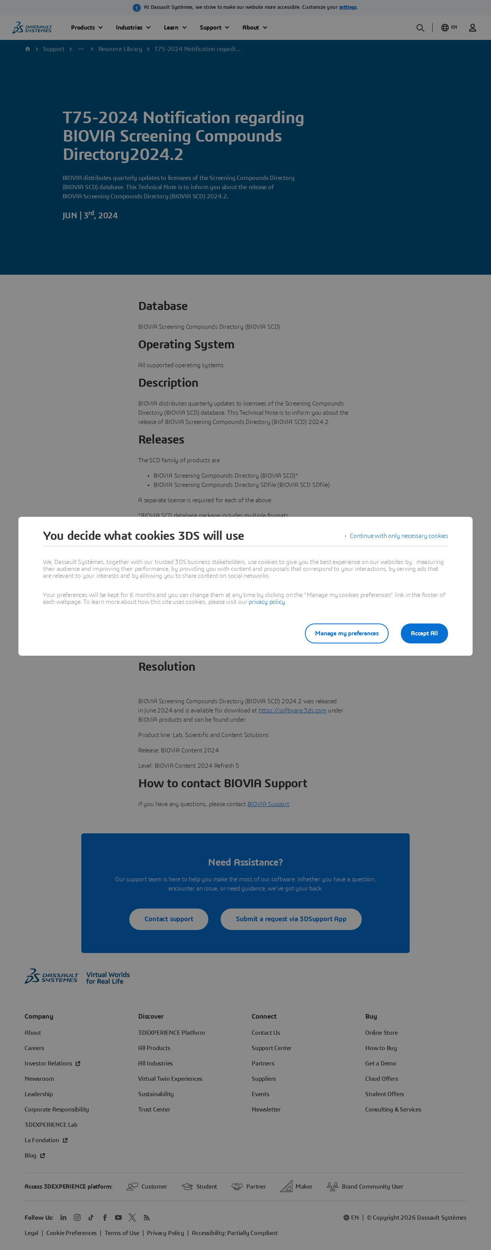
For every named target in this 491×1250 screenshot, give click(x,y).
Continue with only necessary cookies (399, 536)
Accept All (424, 633)
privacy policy (267, 602)
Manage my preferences (347, 633)
